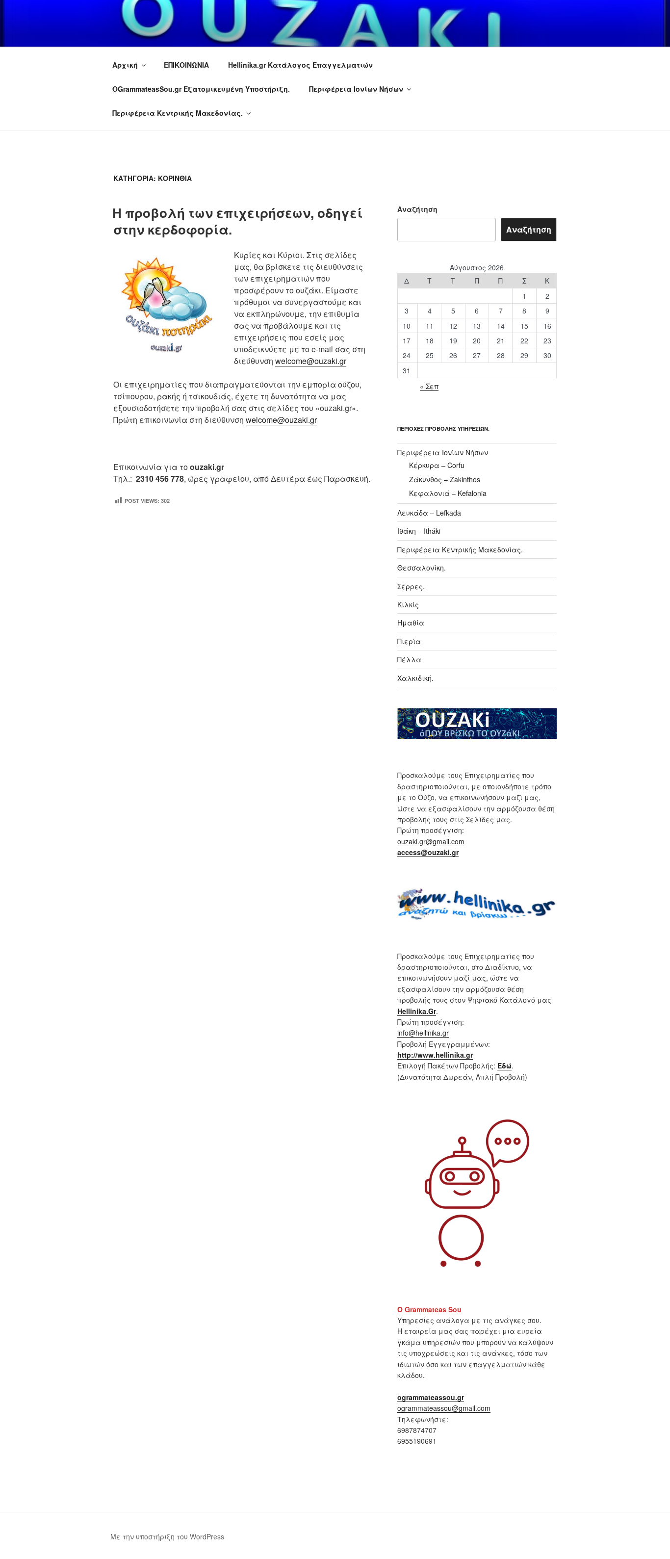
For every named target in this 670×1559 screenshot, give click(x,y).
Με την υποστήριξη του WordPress (167, 1536)
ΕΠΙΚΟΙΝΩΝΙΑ (186, 65)
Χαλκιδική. (415, 678)
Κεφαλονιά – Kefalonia (448, 493)
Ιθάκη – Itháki (418, 531)
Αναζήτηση (417, 209)
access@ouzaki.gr (428, 852)
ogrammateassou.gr (430, 1397)
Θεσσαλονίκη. (421, 567)
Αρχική (125, 65)
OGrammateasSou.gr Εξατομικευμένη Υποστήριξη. (201, 89)
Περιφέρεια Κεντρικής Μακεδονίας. (177, 113)
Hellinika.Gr (416, 1011)
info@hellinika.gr (423, 1033)
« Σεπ (429, 386)
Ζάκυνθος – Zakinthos (444, 479)
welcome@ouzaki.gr (310, 360)
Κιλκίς (408, 604)
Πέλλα (409, 659)
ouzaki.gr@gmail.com (430, 841)
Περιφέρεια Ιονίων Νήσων (356, 89)
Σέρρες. (411, 586)
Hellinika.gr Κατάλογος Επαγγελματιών (300, 65)
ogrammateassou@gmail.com (443, 1408)
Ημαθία (410, 622)
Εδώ (504, 1065)
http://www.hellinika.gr (435, 1055)
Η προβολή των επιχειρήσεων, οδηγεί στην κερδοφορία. (237, 221)
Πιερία (409, 641)
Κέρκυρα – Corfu (436, 465)
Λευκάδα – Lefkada (429, 513)
